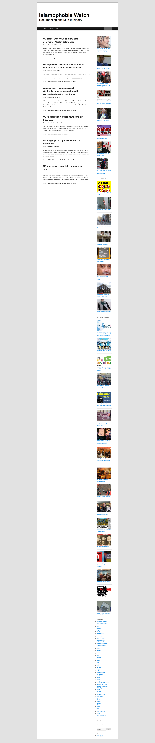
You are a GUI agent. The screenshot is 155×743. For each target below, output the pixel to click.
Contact (51, 28)
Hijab (49, 58)
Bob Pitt (59, 44)
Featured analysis (101, 640)
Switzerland (99, 703)
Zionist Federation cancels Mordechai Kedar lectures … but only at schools (103, 85)
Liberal (98, 669)
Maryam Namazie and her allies (103, 598)
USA (71, 58)
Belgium (99, 628)
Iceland (98, 659)
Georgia (99, 650)
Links (56, 28)
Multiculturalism (101, 672)
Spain (98, 698)
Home (45, 28)
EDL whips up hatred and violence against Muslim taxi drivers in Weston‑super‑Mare (104, 172)
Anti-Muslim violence (102, 623)
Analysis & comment (102, 621)
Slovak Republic (101, 694)
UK (97, 705)
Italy (98, 664)
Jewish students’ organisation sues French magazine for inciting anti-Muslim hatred (104, 405)
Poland (98, 679)
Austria (98, 626)
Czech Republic (100, 633)
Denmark (99, 635)
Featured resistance (101, 645)
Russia (98, 689)
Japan (98, 665)
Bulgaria (99, 630)
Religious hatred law (102, 684)
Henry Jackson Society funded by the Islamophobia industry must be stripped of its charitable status (104, 334)
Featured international (102, 643)
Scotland (99, 691)
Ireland (98, 660)
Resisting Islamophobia (55, 58)
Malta (98, 670)
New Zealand (100, 676)
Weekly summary (101, 711)
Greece (98, 653)
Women (74, 58)
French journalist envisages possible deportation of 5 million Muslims (103, 278)
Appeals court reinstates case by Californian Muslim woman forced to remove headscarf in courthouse (61, 91)
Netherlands (100, 674)
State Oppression (66, 58)
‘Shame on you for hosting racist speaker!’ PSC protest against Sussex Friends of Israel (104, 442)
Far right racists (100, 638)
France (98, 648)
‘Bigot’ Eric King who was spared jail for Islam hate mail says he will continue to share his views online (104, 50)
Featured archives (101, 642)
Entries (100, 735)
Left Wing (99, 667)
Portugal (99, 681)
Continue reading (48, 54)
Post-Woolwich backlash (103, 682)
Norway (98, 677)
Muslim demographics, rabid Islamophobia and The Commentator (103, 564)
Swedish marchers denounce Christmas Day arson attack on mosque (103, 387)
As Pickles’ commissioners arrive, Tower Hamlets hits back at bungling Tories (104, 423)
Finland (98, 647)
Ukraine (98, 706)
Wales (98, 710)
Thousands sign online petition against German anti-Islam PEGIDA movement (104, 369)
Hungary (99, 657)
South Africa (100, 696)
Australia (99, 625)
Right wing (99, 688)
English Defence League (103, 636)
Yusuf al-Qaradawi (101, 715)
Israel (98, 662)
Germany (99, 652)
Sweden (99, 701)
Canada (98, 631)
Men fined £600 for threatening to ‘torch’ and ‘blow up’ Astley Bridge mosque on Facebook (104, 103)
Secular (98, 693)
